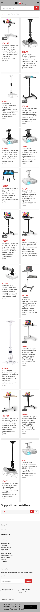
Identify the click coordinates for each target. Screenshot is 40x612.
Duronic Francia (30, 589)
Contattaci (4, 561)
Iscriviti (28, 581)
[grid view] (32, 511)
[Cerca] (36, 8)
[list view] (36, 511)
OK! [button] (31, 607)
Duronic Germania (9, 591)
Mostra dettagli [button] (19, 609)
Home (3, 14)
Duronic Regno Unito (11, 589)
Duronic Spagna (26, 591)
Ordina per (5, 512)
